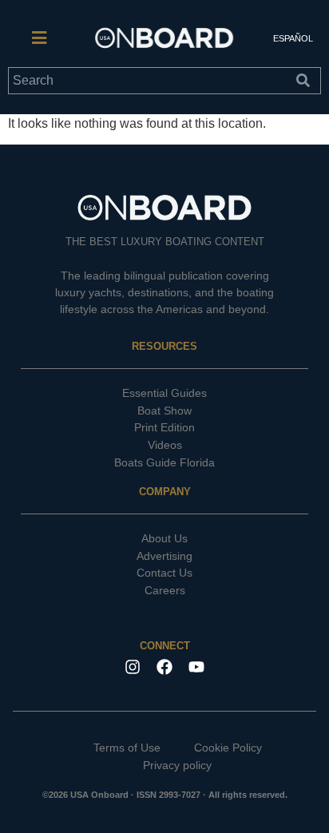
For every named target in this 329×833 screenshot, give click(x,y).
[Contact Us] (164, 573)
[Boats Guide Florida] (164, 463)
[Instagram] (133, 667)
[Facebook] (164, 667)
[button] (39, 38)
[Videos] (164, 445)
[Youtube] (196, 667)
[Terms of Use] (114, 748)
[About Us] (164, 539)
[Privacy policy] (164, 766)
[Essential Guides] (164, 394)
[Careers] (164, 591)
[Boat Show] (164, 411)
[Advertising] (164, 556)
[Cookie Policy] (215, 748)
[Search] (306, 80)
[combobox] (150, 80)
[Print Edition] (164, 428)
